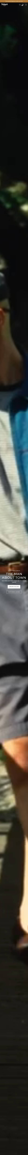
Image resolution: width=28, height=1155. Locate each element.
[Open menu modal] (25, 4)
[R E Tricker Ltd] (4, 4)
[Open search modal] (19, 4)
